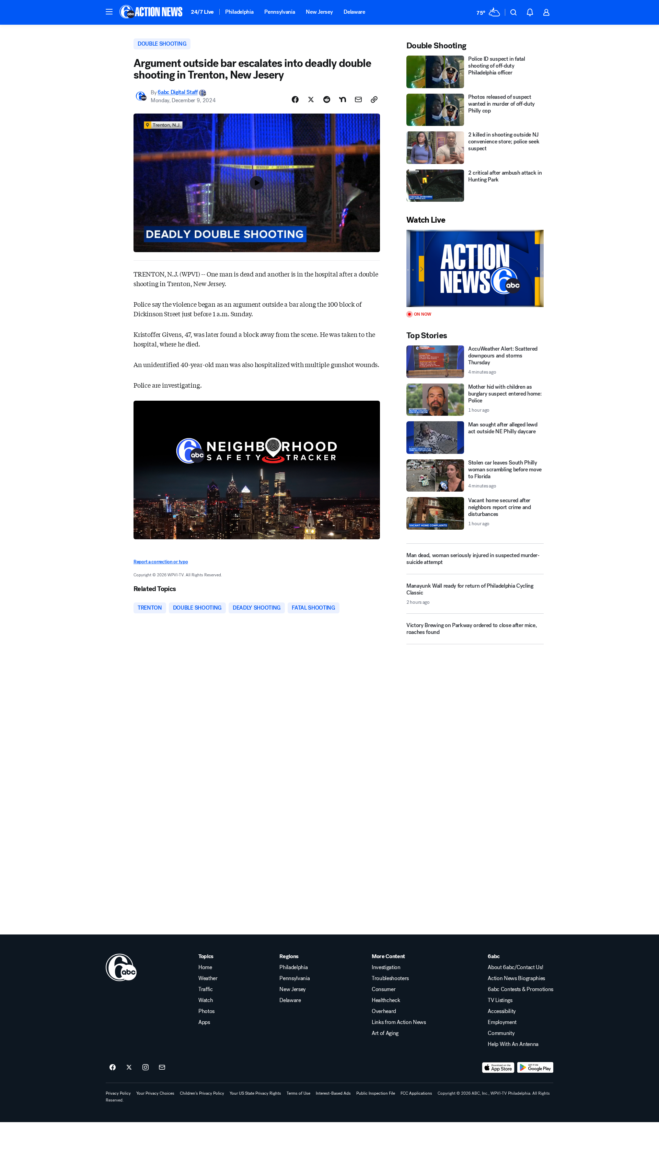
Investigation (386, 967)
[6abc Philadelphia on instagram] (145, 1067)
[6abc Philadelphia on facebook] (112, 1067)
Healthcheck (386, 1000)
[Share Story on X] (311, 99)
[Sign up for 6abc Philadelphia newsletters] (162, 1067)
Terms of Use (298, 1093)
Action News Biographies (516, 978)
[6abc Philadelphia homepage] (151, 12)
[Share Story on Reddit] (327, 99)
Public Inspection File (375, 1093)
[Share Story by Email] (358, 99)
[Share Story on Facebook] (295, 99)
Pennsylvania (279, 11)
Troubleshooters (390, 978)
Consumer (383, 989)
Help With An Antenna (513, 1044)
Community (501, 1033)
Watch (205, 1000)
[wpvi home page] (121, 967)
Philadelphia (239, 11)
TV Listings (500, 1000)
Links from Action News (399, 1022)
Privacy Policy (118, 1093)
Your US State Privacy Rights (255, 1093)
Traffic (205, 989)
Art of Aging (385, 1033)
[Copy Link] (374, 99)
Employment (502, 1022)
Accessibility (502, 1011)
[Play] (475, 268)
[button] (109, 12)
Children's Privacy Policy (202, 1093)
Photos (206, 1011)
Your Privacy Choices (155, 1093)
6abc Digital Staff (177, 92)
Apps (204, 1022)
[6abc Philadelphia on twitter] (129, 1067)
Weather (208, 978)
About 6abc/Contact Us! (515, 967)
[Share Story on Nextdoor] (342, 99)
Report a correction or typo (161, 561)
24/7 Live (202, 11)
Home (205, 967)
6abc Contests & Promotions (520, 989)
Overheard (384, 1011)
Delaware (354, 11)
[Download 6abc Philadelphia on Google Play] (535, 1067)
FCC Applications (416, 1093)
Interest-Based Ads (333, 1093)
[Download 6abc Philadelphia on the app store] (498, 1067)
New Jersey (319, 11)
